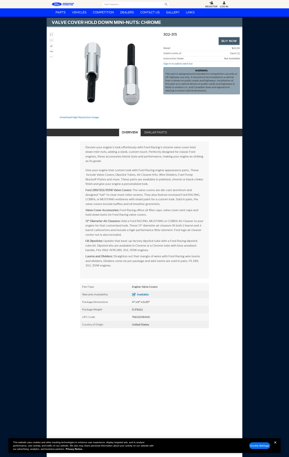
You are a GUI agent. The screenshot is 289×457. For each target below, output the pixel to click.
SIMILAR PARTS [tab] (155, 132)
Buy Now (229, 41)
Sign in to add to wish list (178, 64)
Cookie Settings (259, 445)
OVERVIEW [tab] (130, 132)
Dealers (127, 12)
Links (190, 12)
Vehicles (79, 12)
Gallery (173, 12)
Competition (103, 12)
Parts (61, 12)
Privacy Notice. (74, 449)
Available (143, 294)
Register (211, 4)
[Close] (275, 445)
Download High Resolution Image (79, 117)
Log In (224, 4)
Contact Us (150, 12)
